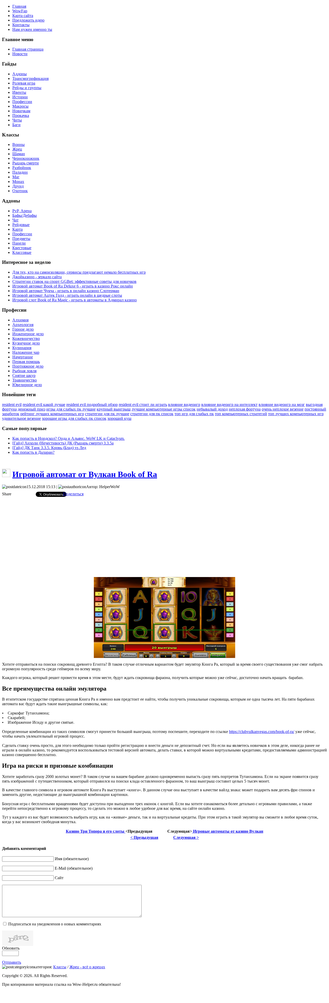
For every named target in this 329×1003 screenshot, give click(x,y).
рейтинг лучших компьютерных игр (52, 414)
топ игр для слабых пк (194, 414)
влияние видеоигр (184, 404)
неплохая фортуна (245, 409)
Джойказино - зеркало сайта (37, 277)
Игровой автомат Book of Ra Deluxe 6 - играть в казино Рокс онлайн (72, 286)
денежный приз (31, 409)
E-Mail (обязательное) (74, 868)
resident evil (12, 404)
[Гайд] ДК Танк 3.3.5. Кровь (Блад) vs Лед (49, 447)
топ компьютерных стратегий (241, 414)
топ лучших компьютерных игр (296, 414)
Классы (59, 967)
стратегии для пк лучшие (107, 414)
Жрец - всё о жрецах (87, 967)
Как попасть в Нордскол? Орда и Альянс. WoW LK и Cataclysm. (68, 438)
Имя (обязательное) (72, 859)
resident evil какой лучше (44, 404)
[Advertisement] (164, 537)
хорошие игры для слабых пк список (74, 418)
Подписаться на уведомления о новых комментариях (54, 924)
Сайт (59, 878)
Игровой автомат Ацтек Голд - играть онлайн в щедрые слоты (67, 295)
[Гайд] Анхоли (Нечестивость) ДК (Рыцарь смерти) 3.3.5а (63, 443)
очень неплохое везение (283, 409)
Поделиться (73, 494)
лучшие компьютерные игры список (164, 409)
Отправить (11, 962)
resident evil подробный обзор (92, 404)
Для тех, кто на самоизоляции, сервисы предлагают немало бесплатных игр (79, 272)
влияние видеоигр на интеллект (229, 404)
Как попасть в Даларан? (33, 452)
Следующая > (186, 837)
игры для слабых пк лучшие (71, 409)
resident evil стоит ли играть (143, 404)
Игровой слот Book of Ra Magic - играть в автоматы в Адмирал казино (74, 300)
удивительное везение (21, 418)
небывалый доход (212, 409)
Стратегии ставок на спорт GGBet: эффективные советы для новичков (74, 281)
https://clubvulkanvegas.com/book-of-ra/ (261, 731)
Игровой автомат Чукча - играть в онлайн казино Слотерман (65, 291)
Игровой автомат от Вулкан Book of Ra (84, 474)
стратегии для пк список (151, 414)
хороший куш (119, 418)
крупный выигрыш (114, 409)
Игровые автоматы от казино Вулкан (227, 831)
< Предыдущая (144, 837)
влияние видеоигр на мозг (282, 404)
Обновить (11, 948)
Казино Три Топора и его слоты (95, 831)
